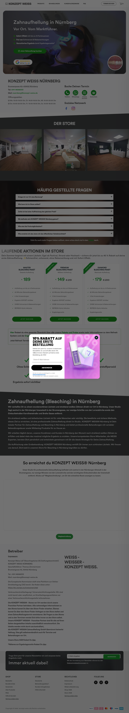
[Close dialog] (96, 337)
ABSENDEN (47, 367)
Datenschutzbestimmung (39, 374)
